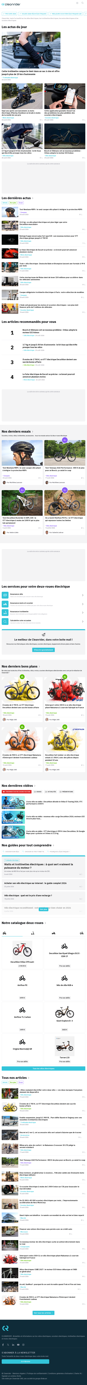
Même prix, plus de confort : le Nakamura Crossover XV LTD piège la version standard (47, 1146)
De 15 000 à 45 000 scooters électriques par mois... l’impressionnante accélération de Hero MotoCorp (49, 1201)
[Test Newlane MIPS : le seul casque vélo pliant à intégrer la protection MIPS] (22, 453)
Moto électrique (8, 118)
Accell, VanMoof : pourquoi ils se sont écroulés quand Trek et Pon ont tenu (50, 1284)
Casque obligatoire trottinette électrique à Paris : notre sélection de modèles (52, 292)
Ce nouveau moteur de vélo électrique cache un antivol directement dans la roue (50, 1243)
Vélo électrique (8, 156)
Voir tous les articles (42, 1313)
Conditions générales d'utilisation (60, 1373)
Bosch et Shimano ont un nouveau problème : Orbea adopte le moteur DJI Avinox (62, 152)
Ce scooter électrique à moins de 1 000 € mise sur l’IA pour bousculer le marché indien (49, 1188)
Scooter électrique (52, 118)
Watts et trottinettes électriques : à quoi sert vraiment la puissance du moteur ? (38, 866)
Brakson (44, 1379)
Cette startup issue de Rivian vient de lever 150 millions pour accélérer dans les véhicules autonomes (51, 278)
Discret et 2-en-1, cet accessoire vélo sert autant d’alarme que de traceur (50, 1132)
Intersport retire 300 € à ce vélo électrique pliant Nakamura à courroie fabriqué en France (49, 1257)
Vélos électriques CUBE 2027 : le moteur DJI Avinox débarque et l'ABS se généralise (48, 1270)
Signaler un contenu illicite (11, 1376)
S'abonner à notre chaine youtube (18, 791)
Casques (23, 212)
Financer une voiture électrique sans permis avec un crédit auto (46, 1229)
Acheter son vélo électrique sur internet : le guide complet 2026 (35, 883)
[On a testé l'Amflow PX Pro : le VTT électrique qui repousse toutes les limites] (64, 503)
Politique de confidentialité (37, 1373)
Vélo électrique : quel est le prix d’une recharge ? (28, 895)
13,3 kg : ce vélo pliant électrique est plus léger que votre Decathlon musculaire (43, 223)
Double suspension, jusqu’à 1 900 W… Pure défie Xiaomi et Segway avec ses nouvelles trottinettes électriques (51, 1119)
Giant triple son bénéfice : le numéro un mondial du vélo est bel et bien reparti (52, 1215)
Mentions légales (19, 1373)
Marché (23, 1218)
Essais (39, 791)
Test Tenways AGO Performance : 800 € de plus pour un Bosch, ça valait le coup (52, 1160)
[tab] (12, 933)
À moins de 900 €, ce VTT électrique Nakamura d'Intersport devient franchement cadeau (47, 1298)
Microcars (24, 1232)
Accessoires (24, 1135)
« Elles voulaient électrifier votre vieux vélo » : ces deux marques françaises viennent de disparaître (51, 1091)
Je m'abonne (25, 1361)
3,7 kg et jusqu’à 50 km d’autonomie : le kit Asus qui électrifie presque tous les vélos (21, 152)
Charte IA (77, 1373)
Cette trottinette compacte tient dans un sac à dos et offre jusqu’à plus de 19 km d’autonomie (30, 73)
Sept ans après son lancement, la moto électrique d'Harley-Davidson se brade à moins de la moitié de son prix (21, 113)
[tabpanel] (43, 1004)
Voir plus (43, 909)
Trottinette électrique (10, 77)
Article (5, 203)
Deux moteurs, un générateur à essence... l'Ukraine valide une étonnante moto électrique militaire (52, 1174)
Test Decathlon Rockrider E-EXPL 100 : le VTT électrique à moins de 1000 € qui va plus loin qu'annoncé (21, 520)
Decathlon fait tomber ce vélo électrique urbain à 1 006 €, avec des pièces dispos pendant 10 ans (62, 757)
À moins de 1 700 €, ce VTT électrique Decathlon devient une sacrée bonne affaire (50, 360)
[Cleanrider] (11, 4)
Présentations (67, 791)
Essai (21, 203)
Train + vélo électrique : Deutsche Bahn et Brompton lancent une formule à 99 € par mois (52, 265)
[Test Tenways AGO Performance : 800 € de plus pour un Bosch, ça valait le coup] (64, 453)
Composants (25, 1247)
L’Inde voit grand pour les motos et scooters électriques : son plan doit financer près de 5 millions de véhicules (49, 306)
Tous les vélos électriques (43, 1068)
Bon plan (13, 203)
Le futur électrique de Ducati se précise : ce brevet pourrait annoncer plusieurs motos (48, 251)
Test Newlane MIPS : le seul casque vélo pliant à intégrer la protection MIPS (51, 209)
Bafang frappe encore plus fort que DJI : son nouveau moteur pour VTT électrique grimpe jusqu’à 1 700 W (49, 237)
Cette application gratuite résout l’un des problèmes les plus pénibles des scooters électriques (59, 113)
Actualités (52, 791)
